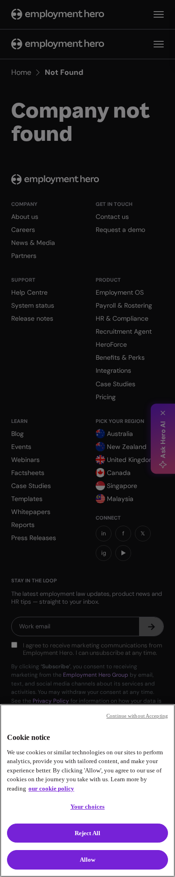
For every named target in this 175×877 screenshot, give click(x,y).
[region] (87, 790)
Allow (88, 859)
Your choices (87, 806)
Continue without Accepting (137, 716)
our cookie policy (51, 788)
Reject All (87, 833)
